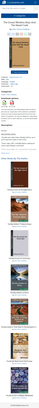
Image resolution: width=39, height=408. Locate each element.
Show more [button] (5, 153)
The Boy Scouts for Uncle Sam (19, 258)
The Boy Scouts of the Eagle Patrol (19, 190)
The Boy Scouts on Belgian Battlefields (19, 395)
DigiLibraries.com (15, 77)
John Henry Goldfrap (21, 29)
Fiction (3, 95)
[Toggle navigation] (35, 2)
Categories (20, 15)
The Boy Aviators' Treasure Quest (19, 224)
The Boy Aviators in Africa (19, 293)
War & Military (12, 95)
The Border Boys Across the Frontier (19, 361)
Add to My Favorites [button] (20, 72)
